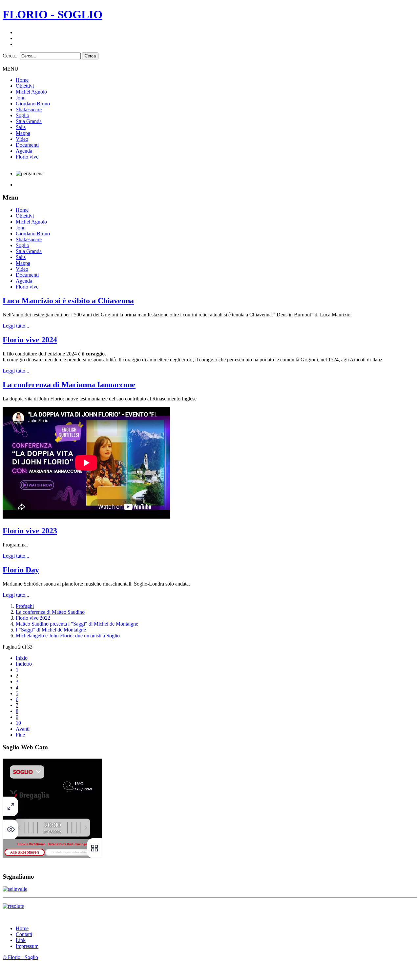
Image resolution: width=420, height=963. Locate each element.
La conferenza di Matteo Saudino (50, 612)
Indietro (24, 664)
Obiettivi (25, 86)
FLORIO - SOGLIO (52, 14)
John (21, 97)
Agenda (24, 151)
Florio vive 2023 (30, 530)
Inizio (22, 658)
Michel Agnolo (31, 92)
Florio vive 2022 (33, 618)
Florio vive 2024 (30, 339)
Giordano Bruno (33, 103)
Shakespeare (29, 109)
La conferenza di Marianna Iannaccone (69, 384)
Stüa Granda (29, 121)
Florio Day (21, 570)
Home (22, 80)
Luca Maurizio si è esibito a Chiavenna (68, 300)
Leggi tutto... (16, 326)
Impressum (27, 946)
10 (18, 723)
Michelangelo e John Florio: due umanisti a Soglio (68, 635)
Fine (20, 735)
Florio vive (27, 157)
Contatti (24, 934)
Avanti (23, 729)
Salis (21, 127)
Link (21, 940)
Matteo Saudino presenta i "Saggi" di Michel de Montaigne (77, 624)
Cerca (90, 56)
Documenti (27, 145)
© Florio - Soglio (20, 957)
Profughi (25, 606)
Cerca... (11, 55)
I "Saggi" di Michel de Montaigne (51, 629)
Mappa (23, 133)
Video (22, 139)
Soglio (22, 115)
